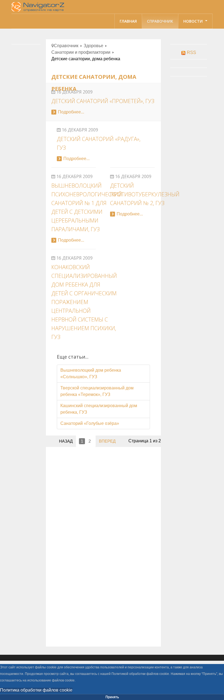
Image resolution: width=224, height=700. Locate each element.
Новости (193, 21)
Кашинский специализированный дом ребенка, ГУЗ (98, 408)
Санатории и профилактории (80, 52)
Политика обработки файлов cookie (36, 690)
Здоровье (93, 45)
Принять (112, 697)
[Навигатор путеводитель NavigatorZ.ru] (38, 7)
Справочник (160, 21)
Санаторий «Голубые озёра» (89, 423)
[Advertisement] (103, 490)
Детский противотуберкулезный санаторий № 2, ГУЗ (144, 194)
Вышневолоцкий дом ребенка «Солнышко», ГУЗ (90, 373)
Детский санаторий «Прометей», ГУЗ (102, 101)
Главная (128, 21)
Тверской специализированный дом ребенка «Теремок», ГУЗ (97, 391)
